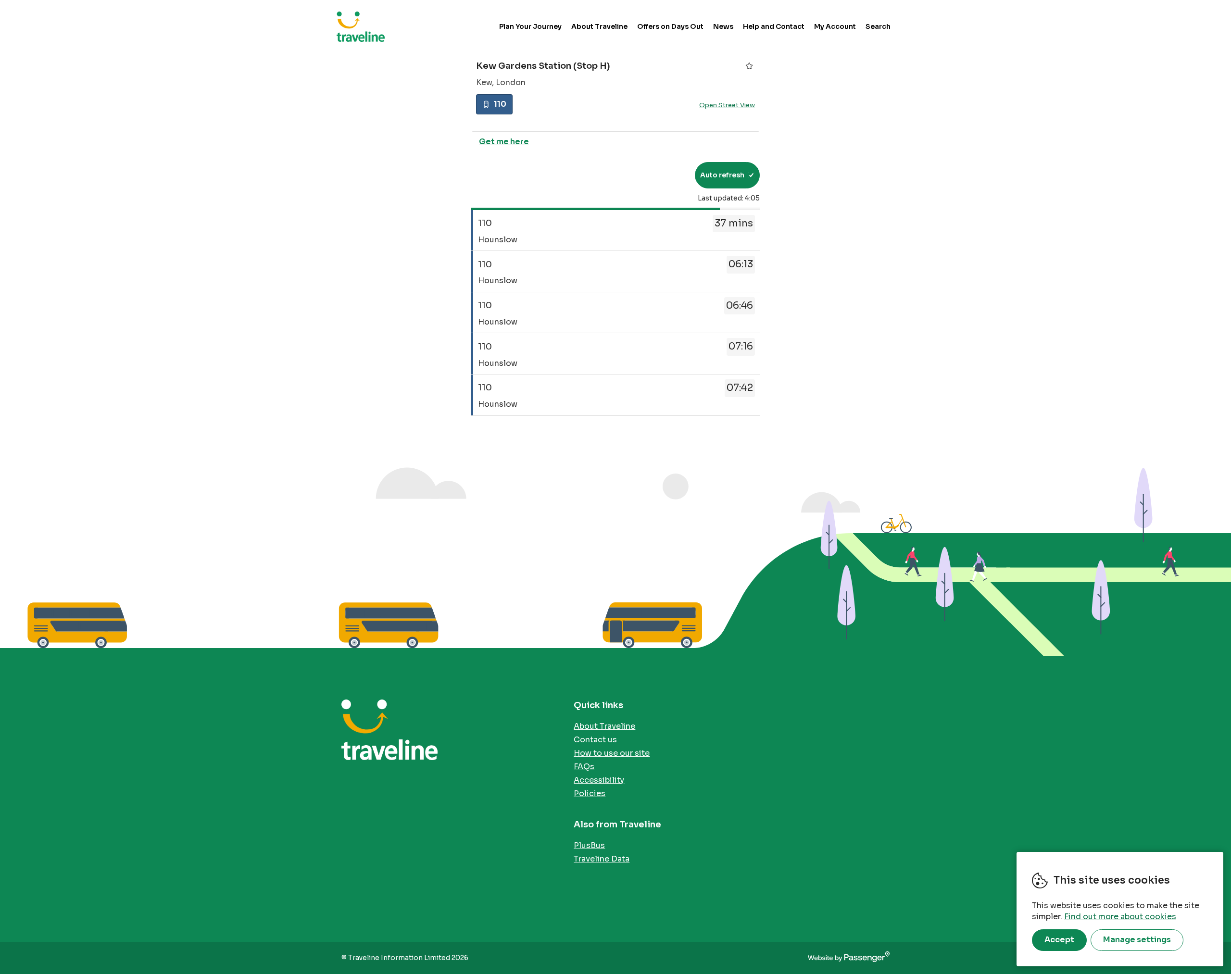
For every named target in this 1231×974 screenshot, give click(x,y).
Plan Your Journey (530, 26)
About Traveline (599, 26)
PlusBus (589, 845)
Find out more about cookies (1120, 917)
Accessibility (599, 780)
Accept (1059, 940)
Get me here (504, 142)
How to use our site (612, 753)
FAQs (584, 767)
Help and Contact (773, 26)
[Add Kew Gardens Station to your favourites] (749, 66)
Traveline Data (601, 859)
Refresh (670, 175)
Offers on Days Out (670, 26)
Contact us (595, 740)
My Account (835, 26)
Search (878, 26)
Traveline (361, 26)
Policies (589, 793)
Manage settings (1137, 940)
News (723, 26)
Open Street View (727, 105)
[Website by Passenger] (849, 957)
